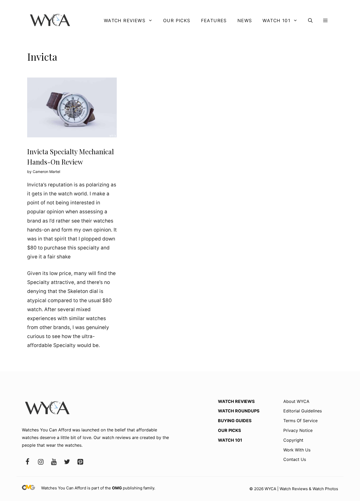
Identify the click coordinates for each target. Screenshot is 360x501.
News (244, 20)
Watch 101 (276, 20)
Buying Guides (234, 420)
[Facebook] (27, 462)
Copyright (293, 440)
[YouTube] (54, 462)
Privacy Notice (298, 430)
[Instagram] (41, 462)
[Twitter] (67, 462)
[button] (310, 20)
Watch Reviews (124, 20)
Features (214, 20)
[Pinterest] (80, 462)
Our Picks (177, 20)
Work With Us (296, 449)
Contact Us (294, 459)
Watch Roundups (238, 410)
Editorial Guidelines (302, 410)
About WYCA (296, 401)
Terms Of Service (300, 420)
